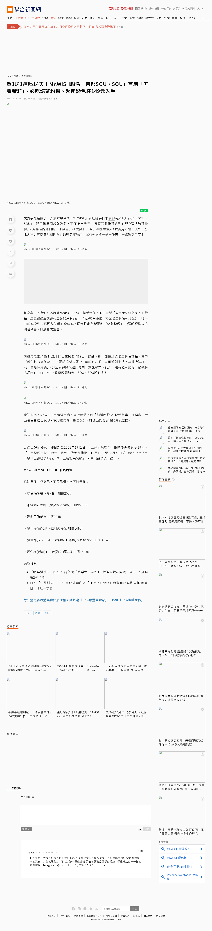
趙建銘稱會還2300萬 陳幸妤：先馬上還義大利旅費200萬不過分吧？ (182, 787)
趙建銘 (35, 18)
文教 (159, 18)
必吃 (27, 612)
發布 (146, 829)
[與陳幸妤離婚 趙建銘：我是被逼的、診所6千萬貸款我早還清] (182, 633)
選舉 (53, 18)
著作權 (100, 915)
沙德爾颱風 (22, 18)
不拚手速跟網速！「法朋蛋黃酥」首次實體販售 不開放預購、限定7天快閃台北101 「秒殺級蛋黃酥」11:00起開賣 (29, 714)
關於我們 (148, 915)
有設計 (155, 8)
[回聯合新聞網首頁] (10, 9)
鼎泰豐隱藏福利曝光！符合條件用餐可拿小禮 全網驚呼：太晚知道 (186, 429)
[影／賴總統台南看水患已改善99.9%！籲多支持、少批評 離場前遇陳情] (182, 544)
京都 (37, 612)
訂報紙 (136, 915)
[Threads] (10, 241)
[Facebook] (10, 219)
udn (9, 76)
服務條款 (91, 915)
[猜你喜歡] (204, 479)
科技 (183, 18)
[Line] (10, 230)
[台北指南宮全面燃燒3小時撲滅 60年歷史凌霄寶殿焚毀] (182, 677)
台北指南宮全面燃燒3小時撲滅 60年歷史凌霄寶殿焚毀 (181, 698)
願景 (178, 8)
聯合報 (115, 8)
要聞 (45, 18)
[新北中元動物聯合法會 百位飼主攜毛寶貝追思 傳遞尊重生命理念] (182, 811)
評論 (167, 18)
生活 (124, 18)
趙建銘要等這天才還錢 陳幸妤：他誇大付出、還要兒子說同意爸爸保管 (181, 608)
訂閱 (134, 908)
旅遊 (16, 76)
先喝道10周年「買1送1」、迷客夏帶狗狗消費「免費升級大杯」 (126, 714)
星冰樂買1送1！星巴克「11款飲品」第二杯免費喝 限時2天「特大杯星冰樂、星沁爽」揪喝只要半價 (78, 714)
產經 (101, 18)
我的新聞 (190, 8)
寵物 (132, 18)
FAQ (62, 915)
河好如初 (142, 8)
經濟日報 (128, 8)
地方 (93, 18)
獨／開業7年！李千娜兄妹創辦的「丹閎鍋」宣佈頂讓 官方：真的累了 (186, 469)
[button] (198, 8)
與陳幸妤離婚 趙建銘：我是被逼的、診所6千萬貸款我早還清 (180, 653)
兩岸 (175, 18)
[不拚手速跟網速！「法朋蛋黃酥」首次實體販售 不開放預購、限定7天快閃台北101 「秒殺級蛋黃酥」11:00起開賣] (30, 693)
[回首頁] (27, 9)
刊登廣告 (51, 915)
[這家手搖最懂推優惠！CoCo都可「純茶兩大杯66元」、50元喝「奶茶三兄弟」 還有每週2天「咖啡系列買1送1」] (79, 647)
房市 (116, 18)
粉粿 (47, 612)
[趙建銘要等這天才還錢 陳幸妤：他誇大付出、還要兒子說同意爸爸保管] (182, 588)
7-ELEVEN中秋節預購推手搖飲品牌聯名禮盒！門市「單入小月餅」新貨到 (29, 668)
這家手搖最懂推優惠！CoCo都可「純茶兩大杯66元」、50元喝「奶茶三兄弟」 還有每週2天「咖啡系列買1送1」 (78, 668)
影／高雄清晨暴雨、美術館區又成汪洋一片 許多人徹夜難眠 (181, 742)
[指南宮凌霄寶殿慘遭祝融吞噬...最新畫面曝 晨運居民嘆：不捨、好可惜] (182, 499)
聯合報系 (125, 915)
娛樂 (61, 18)
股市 (108, 18)
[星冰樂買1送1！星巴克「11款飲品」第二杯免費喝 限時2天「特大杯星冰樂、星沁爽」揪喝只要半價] (79, 693)
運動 (69, 18)
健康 (140, 18)
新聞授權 (78, 915)
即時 (10, 18)
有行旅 (167, 8)
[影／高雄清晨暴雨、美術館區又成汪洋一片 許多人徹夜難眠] (182, 722)
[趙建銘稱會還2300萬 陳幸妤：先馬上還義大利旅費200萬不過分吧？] (182, 767)
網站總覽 (160, 915)
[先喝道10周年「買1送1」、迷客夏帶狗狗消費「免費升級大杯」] (127, 693)
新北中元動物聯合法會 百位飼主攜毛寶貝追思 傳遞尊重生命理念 (181, 831)
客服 (68, 915)
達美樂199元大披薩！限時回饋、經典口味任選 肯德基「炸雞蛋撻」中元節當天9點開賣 (185, 449)
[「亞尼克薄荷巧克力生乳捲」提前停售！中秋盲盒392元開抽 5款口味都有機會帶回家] (127, 647)
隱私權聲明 (111, 915)
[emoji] (140, 829)
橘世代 (149, 18)
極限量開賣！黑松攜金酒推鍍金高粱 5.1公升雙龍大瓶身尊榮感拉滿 (186, 459)
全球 (77, 18)
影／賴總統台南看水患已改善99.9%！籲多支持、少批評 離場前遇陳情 (181, 564)
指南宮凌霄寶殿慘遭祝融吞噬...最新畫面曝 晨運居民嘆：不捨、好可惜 (182, 519)
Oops (191, 18)
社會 (85, 18)
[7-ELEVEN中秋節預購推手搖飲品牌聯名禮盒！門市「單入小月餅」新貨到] (30, 647)
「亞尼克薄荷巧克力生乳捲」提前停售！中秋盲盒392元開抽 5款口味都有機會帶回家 (127, 668)
